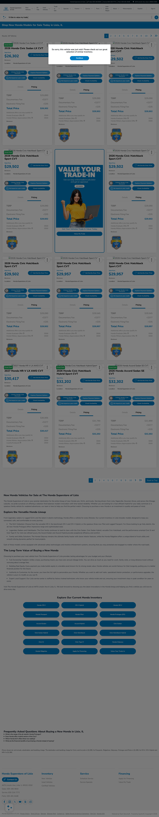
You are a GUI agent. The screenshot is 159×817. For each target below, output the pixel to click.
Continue (79, 58)
